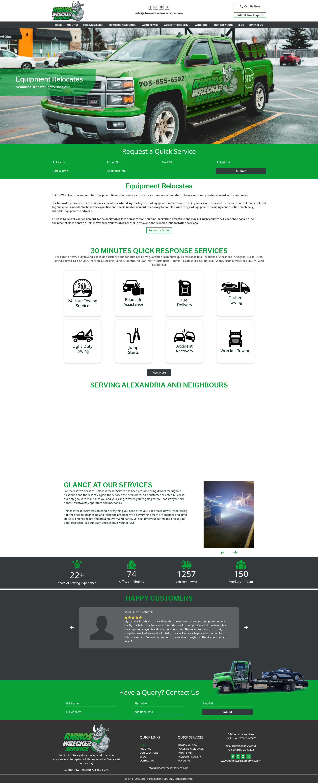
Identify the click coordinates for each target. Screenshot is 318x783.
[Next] (294, 86)
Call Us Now (251, 6)
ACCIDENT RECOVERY (176, 24)
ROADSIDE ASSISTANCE (122, 24)
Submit (241, 171)
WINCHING (201, 24)
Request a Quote (159, 230)
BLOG (241, 24)
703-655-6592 (99, 770)
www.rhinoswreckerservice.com (241, 760)
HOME (58, 24)
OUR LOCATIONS (223, 24)
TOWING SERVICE (93, 24)
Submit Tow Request (250, 15)
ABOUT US (73, 24)
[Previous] (24, 86)
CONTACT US (255, 24)
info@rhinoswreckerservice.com (159, 13)
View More (159, 372)
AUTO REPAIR (150, 24)
